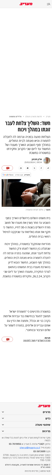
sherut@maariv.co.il (30, 447)
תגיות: (47, 338)
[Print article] (21, 168)
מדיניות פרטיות (31, 470)
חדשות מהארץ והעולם (33, 116)
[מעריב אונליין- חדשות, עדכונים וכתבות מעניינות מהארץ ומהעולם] (26, 4)
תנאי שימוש (45, 470)
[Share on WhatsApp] (27, 168)
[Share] (48, 168)
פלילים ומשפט (15, 116)
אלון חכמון (37, 159)
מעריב (48, 116)
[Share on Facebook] (41, 168)
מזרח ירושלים (44, 340)
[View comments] (7, 168)
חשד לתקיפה (29, 340)
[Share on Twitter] (34, 168)
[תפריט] (49, 4)
